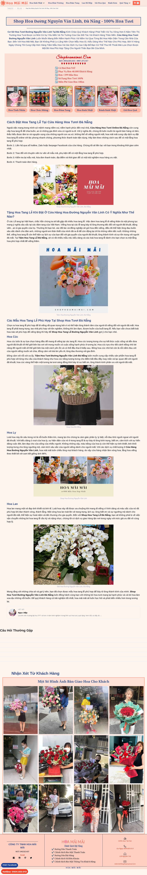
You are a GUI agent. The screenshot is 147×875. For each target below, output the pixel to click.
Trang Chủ (10, 8)
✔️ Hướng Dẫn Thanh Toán (64, 849)
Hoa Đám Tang (72, 3)
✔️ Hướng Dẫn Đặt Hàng (63, 855)
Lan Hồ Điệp (87, 3)
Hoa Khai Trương (56, 3)
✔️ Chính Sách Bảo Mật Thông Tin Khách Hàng (73, 861)
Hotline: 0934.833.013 (15, 871)
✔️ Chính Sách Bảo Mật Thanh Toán (68, 852)
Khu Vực (19, 8)
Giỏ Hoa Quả (100, 3)
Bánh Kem (112, 3)
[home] (14, 3)
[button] (37, 3)
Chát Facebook (10, 865)
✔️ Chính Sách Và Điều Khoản (65, 858)
